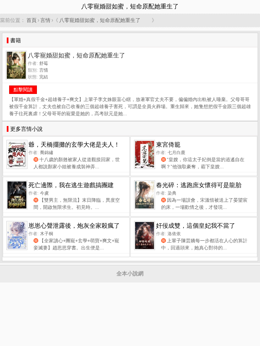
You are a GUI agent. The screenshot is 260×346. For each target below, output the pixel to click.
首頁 (31, 20)
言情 (45, 20)
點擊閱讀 (23, 89)
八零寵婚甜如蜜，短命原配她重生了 (105, 20)
